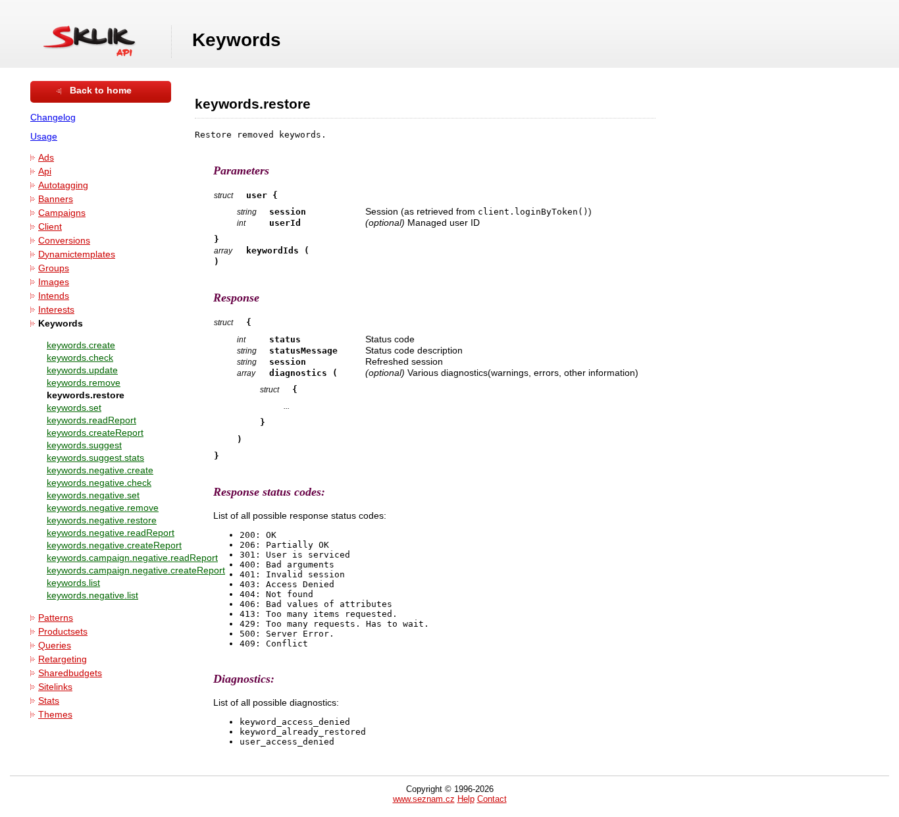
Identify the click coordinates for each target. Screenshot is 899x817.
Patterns (55, 618)
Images (53, 282)
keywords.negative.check (99, 483)
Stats (48, 701)
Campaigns (62, 213)
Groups (53, 268)
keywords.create (81, 345)
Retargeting (62, 659)
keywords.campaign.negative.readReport (132, 558)
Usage (43, 137)
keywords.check (80, 358)
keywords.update (82, 370)
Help (466, 799)
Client (50, 227)
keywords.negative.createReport (114, 545)
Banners (55, 199)
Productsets (63, 632)
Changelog (53, 117)
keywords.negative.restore (102, 520)
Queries (54, 645)
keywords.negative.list (92, 595)
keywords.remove (83, 383)
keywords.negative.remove (103, 508)
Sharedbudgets (70, 673)
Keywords (60, 324)
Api (44, 171)
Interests (56, 310)
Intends (53, 296)
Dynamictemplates (76, 254)
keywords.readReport (91, 420)
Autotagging (63, 185)
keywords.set (74, 408)
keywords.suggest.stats (95, 458)
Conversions (64, 241)
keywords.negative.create (100, 470)
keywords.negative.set (93, 495)
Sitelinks (55, 687)
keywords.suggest (84, 445)
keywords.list (73, 583)
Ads (46, 158)
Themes (55, 715)
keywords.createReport (95, 433)
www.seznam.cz (424, 799)
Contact (492, 799)
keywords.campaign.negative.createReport (136, 570)
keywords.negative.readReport (110, 533)
